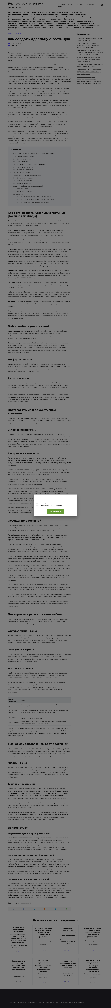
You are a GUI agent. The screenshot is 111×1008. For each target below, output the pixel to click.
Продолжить (55, 511)
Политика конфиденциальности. (49, 506)
